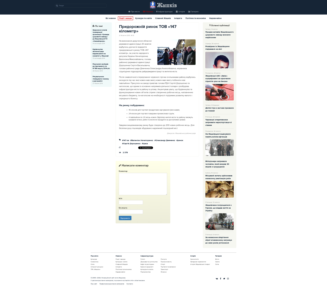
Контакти (130, 284)
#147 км (125, 141)
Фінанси (164, 272)
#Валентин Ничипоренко (141, 141)
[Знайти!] (57, 6)
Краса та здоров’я (147, 267)
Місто (217, 259)
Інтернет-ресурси (97, 267)
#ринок (179, 141)
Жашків (167, 5)
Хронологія (194, 259)
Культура (94, 259)
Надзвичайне (215, 18)
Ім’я (120, 198)
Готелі (143, 259)
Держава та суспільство (149, 262)
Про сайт (94, 284)
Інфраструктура (165, 11)
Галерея (194, 11)
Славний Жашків (163, 18)
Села (92, 264)
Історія (182, 11)
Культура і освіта (121, 262)
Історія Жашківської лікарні (200, 264)
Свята (217, 262)
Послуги (164, 259)
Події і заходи (125, 18)
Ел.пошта (123, 207)
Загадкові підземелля (198, 262)
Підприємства (145, 272)
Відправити (125, 218)
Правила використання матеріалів (112, 284)
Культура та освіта (143, 18)
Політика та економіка (195, 18)
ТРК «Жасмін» (95, 269)
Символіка (94, 262)
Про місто (135, 11)
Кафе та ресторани (147, 264)
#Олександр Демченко (164, 141)
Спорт (163, 264)
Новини (149, 11)
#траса (145, 144)
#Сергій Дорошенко (131, 144)
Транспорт (164, 269)
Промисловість (166, 262)
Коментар (123, 171)
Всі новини (111, 18)
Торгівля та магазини (168, 267)
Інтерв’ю (178, 18)
